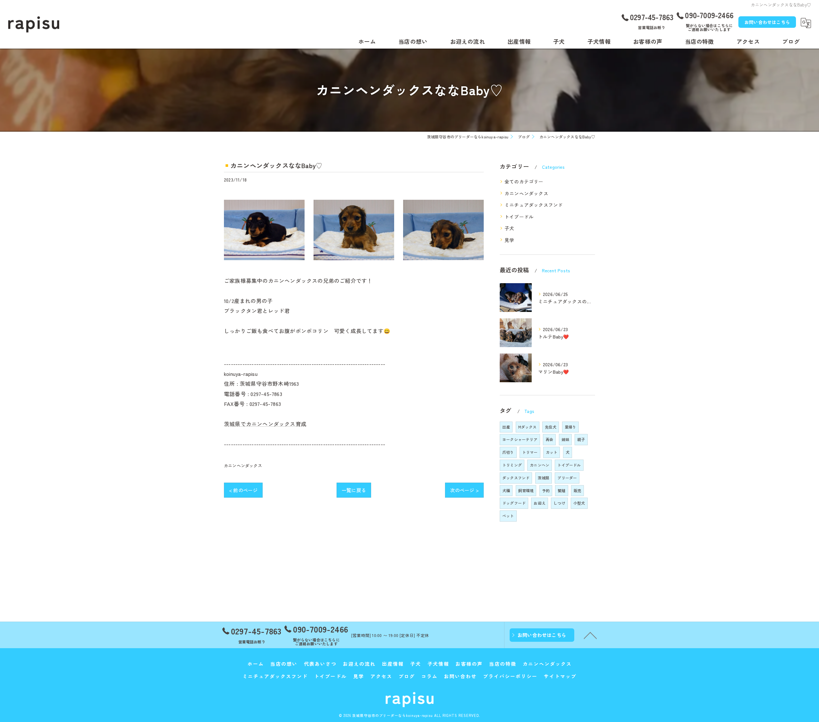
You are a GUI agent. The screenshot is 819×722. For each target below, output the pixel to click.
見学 (509, 240)
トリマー (530, 452)
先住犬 (551, 427)
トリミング (512, 465)
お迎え (539, 503)
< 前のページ (243, 490)
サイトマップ (560, 676)
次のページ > (464, 490)
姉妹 (565, 439)
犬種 (506, 490)
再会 (549, 439)
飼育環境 (526, 490)
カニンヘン (539, 465)
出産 (506, 427)
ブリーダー (567, 477)
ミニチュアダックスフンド (534, 204)
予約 (546, 490)
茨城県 (544, 477)
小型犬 (579, 503)
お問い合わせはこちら (767, 22)
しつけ (559, 503)
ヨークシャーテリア (519, 439)
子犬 (509, 228)
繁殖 (561, 490)
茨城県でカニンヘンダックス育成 (265, 424)
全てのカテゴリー (524, 181)
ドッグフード (514, 503)
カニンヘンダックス (243, 465)
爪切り (508, 452)
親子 (581, 439)
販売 (577, 490)
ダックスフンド (515, 477)
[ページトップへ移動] (590, 635)
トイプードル (519, 216)
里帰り (570, 427)
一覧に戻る (354, 490)
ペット (508, 515)
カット (552, 452)
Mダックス (527, 427)
